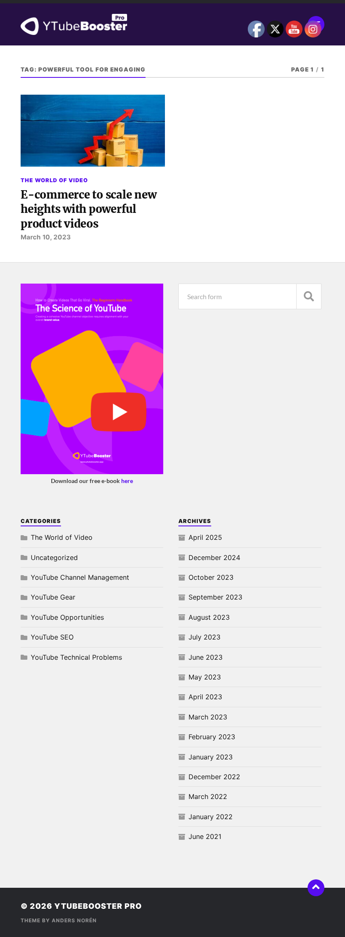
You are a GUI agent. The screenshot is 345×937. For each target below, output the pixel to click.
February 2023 (211, 737)
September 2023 (215, 597)
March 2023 (207, 717)
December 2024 (214, 557)
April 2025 (205, 537)
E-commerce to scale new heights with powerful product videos (88, 209)
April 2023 (205, 697)
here (127, 480)
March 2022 (207, 796)
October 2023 (211, 577)
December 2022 (214, 776)
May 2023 (204, 677)
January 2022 (210, 816)
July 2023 (204, 637)
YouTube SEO (52, 637)
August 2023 (209, 617)
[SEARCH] (308, 296)
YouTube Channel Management (80, 577)
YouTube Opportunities (67, 617)
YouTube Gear (53, 597)
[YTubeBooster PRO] (172, 24)
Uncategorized (54, 557)
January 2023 (210, 757)
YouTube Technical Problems (76, 657)
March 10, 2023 (46, 237)
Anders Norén (74, 920)
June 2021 (204, 836)
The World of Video (54, 180)
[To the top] (316, 887)
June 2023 (205, 657)
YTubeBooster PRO (98, 906)
